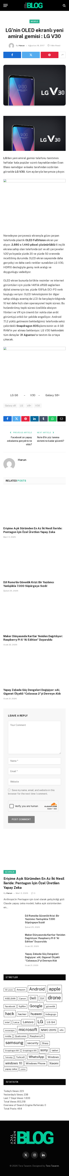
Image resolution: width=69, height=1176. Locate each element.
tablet (55, 1050)
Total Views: (10, 1101)
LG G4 (51, 1022)
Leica (16, 1022)
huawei (36, 1014)
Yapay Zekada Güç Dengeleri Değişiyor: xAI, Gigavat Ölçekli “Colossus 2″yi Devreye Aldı (42, 957)
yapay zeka (11, 1069)
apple (54, 988)
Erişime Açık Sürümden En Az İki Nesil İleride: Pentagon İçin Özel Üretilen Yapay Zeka (34, 883)
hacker (22, 1014)
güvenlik (50, 1006)
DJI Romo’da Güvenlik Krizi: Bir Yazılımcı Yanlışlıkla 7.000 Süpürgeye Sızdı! (42, 919)
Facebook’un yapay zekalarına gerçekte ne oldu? (19, 441)
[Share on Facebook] (12, 55)
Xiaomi (53, 1063)
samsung (14, 1042)
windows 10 (13, 1063)
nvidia (8, 1036)
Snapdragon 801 (12, 1051)
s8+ (29, 405)
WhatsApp (36, 1057)
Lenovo (28, 1022)
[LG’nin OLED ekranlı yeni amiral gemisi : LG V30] (34, 85)
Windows (53, 1057)
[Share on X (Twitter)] (31, 55)
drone (54, 998)
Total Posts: (10, 1108)
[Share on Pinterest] (49, 55)
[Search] (64, 5)
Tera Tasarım (52, 1166)
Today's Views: (12, 1091)
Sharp (45, 1043)
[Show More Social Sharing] (62, 55)
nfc (62, 1030)
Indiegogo (51, 1014)
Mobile (34, 21)
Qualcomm (20, 1036)
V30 (37, 405)
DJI (42, 998)
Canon (22, 998)
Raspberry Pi (36, 1036)
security (32, 1043)
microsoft (28, 1029)
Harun (22, 45)
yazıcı (23, 1069)
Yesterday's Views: (14, 1094)
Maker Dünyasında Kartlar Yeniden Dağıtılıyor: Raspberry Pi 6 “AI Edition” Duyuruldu (45, 938)
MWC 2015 (48, 1030)
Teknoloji (9, 1057)
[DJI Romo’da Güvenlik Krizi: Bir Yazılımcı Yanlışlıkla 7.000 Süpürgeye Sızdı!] (34, 560)
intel (7, 1022)
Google (36, 1006)
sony (44, 1050)
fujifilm (22, 1006)
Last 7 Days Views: (14, 1098)
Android (37, 988)
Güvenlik (10, 872)
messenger (10, 1030)
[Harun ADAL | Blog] (34, 5)
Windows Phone (35, 1063)
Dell (33, 998)
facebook (10, 1006)
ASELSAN (10, 998)
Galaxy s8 (10, 405)
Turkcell (20, 1057)
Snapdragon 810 (30, 1051)
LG (21, 405)
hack (9, 1013)
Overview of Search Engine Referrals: (24, 1105)
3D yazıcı (9, 990)
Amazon (21, 989)
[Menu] (5, 5)
